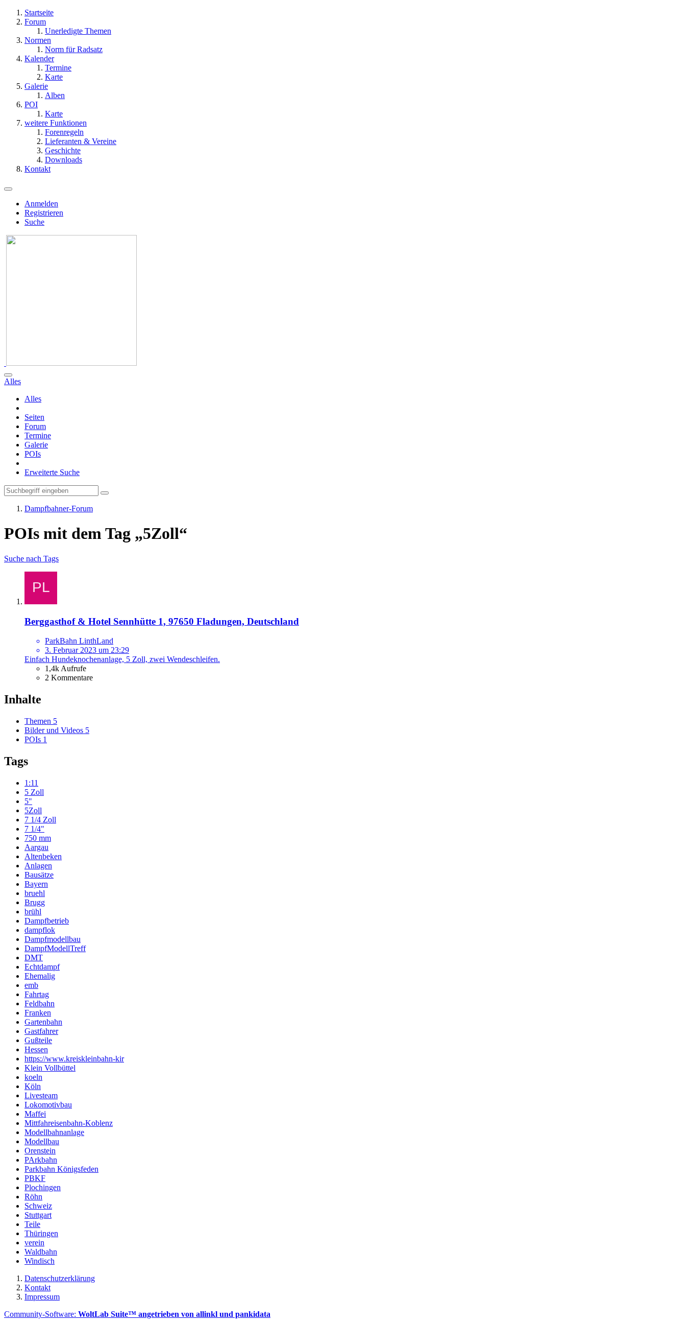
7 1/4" (34, 828)
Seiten (34, 417)
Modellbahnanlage (54, 1132)
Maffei (35, 1113)
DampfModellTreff (55, 948)
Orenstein (40, 1150)
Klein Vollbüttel (50, 1068)
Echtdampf (42, 966)
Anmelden (41, 203)
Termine (37, 435)
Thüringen (41, 1233)
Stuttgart (38, 1215)
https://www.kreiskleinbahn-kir (74, 1058)
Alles (32, 398)
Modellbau (41, 1141)
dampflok (39, 930)
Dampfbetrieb (46, 920)
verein (34, 1242)
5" (28, 801)
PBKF (34, 1178)
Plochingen (42, 1187)
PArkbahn (40, 1159)
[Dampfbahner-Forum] (70, 363)
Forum (35, 426)
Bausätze (39, 874)
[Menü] (8, 189)
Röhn (33, 1196)
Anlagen (38, 865)
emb (31, 985)
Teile (32, 1224)
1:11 (31, 782)
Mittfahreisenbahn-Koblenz (68, 1123)
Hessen (36, 1049)
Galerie (36, 444)
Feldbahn (39, 1003)
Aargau (36, 847)
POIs (32, 454)
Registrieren (43, 212)
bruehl (34, 893)
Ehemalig (39, 976)
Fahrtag (36, 994)
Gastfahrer (41, 1031)
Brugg (34, 902)
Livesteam (41, 1095)
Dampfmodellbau (52, 939)
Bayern (36, 884)
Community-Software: (137, 1314)
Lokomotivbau (48, 1104)
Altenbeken (43, 856)
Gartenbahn (43, 1022)
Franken (37, 1012)
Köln (32, 1086)
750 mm (37, 838)
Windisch (39, 1261)
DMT (33, 957)
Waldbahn (40, 1251)
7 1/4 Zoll (40, 819)
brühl (32, 911)
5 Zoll (34, 792)
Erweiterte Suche (52, 472)
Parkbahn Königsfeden (61, 1169)
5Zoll (33, 810)
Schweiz (38, 1205)
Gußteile (38, 1040)
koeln (33, 1077)
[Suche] (8, 374)
